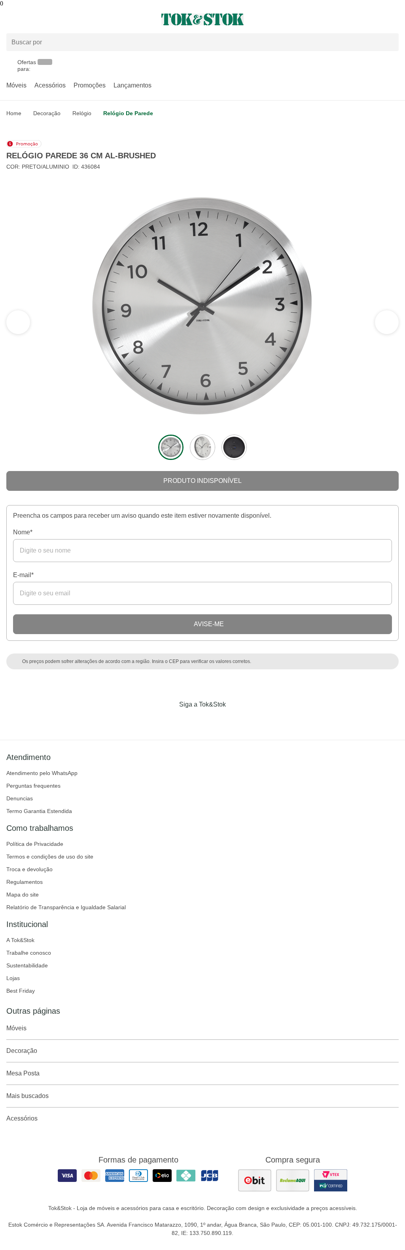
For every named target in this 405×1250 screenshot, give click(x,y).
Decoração (47, 113)
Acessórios (50, 85)
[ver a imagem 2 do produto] (202, 447)
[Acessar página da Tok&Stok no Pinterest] (213, 720)
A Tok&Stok (20, 940)
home (13, 113)
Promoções (90, 85)
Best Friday (20, 991)
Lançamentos (132, 85)
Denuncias (19, 798)
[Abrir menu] (67, 19)
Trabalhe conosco (28, 953)
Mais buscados (27, 1095)
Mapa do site (22, 894)
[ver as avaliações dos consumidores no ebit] (254, 1180)
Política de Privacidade (34, 844)
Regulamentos (24, 882)
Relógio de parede (128, 113)
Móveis (16, 85)
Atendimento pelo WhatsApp (42, 773)
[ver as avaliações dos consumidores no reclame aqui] (292, 1180)
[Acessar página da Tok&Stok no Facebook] (169, 720)
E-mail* (23, 575)
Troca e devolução (29, 869)
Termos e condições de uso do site (49, 856)
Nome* (22, 532)
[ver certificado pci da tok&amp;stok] (330, 1180)
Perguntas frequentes (33, 786)
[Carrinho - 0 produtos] (394, 19)
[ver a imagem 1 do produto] (171, 447)
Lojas (13, 978)
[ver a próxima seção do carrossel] (18, 322)
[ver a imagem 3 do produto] (234, 447)
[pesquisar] (389, 42)
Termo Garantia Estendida (39, 811)
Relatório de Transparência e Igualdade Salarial (66, 907)
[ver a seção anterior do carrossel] (387, 322)
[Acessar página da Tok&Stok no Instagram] (191, 720)
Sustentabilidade (27, 965)
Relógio (81, 113)
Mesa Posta (23, 1073)
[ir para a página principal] (202, 19)
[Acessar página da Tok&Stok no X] (235, 720)
